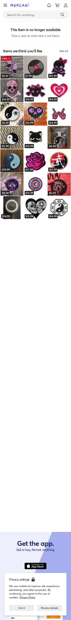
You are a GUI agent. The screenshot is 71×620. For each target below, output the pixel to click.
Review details (49, 608)
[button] (49, 5)
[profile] (65, 5)
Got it (21, 608)
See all (64, 51)
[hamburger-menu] (5, 5)
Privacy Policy (27, 597)
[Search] (62, 14)
